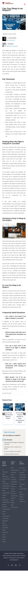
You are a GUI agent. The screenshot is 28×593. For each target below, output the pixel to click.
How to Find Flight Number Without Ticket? (8, 415)
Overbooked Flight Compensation (5, 490)
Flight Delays (12, 501)
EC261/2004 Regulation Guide (5, 521)
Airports (13, 491)
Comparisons (14, 495)
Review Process (21, 498)
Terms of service (20, 557)
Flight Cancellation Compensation (5, 483)
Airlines (13, 489)
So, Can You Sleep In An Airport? (12, 451)
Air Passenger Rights (5, 472)
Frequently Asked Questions (11, 454)
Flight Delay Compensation (5, 478)
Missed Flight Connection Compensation (5, 498)
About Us (21, 494)
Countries (13, 493)
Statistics (13, 498)
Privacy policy (12, 557)
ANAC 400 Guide (4, 533)
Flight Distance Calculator (13, 477)
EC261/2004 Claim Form (14, 483)
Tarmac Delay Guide (4, 539)
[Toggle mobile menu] (25, 4)
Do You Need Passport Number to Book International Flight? (20, 417)
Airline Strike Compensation (5, 514)
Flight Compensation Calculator (14, 470)
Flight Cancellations (14, 506)
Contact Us (22, 501)
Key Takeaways (8, 440)
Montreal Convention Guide (5, 528)
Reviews (13, 486)
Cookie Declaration (14, 560)
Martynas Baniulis (13, 46)
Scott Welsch (12, 40)
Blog (20, 492)
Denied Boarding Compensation (5, 507)
